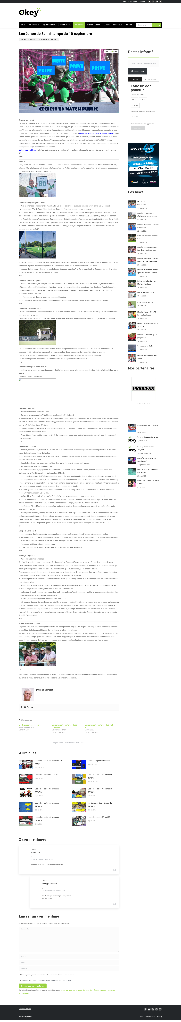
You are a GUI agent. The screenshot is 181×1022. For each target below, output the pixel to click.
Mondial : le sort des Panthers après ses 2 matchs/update (147, 271)
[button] (137, 403)
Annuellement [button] (150, 79)
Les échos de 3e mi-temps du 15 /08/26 (48, 762)
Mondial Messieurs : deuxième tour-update (148, 226)
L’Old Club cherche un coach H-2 (147, 237)
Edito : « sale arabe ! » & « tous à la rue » (148, 482)
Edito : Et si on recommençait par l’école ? (147, 471)
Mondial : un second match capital (147, 357)
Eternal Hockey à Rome (145, 292)
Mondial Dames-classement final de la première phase (147, 248)
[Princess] (143, 401)
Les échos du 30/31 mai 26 (99, 817)
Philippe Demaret (25, 1009)
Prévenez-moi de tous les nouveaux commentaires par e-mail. (46, 980)
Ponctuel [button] (135, 79)
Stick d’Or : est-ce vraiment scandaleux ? (146, 459)
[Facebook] (21, 707)
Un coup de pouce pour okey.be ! (145, 448)
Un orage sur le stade (145, 346)
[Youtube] (25, 707)
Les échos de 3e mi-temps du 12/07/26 (100, 776)
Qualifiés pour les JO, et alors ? (147, 427)
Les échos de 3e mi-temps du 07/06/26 (47, 819)
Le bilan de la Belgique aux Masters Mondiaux (146, 282)
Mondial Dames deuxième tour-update (146, 203)
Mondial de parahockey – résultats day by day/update (147, 214)
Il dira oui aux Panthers (145, 302)
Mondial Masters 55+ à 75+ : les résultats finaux (147, 313)
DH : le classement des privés (30, 725)
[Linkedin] (32, 707)
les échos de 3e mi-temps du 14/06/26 (100, 804)
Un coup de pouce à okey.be (147, 437)
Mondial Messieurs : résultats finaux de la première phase (147, 259)
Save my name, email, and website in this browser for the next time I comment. (48, 975)
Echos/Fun (63, 743)
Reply (114, 870)
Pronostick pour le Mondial (99, 760)
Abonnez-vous (137, 71)
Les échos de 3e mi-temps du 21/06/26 (47, 804)
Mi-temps (70, 743)
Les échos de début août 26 (46, 775)
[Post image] (26, 764)
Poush (29, 1016)
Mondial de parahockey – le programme (147, 336)
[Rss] (28, 707)
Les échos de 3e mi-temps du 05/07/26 (47, 790)
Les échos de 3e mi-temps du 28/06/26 (100, 790)
